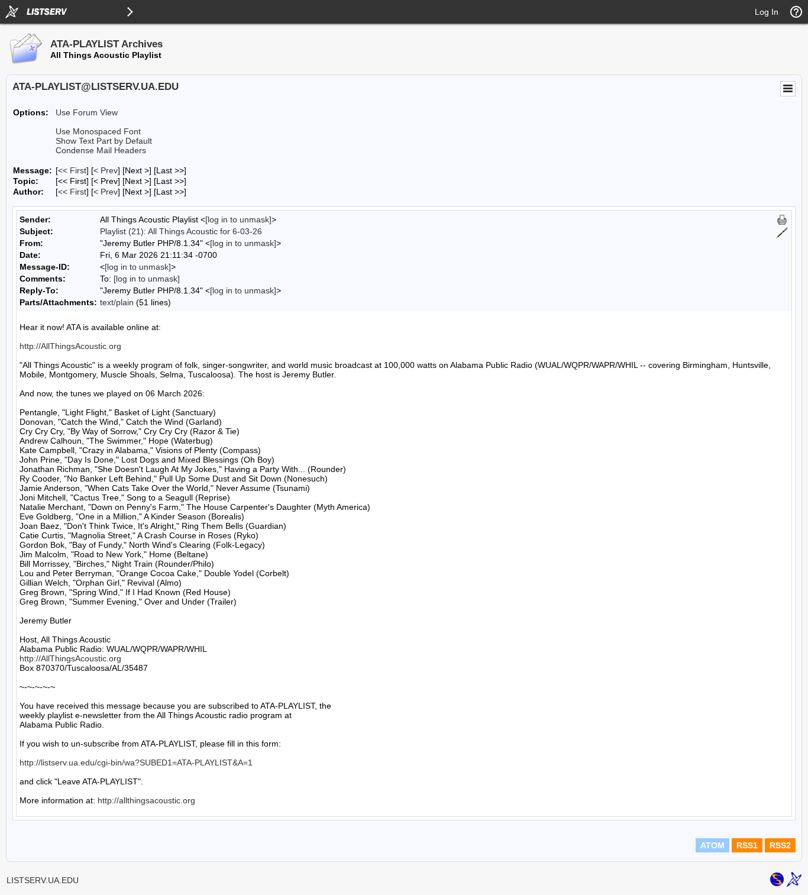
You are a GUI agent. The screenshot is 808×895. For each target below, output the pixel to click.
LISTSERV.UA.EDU (43, 880)
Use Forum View (87, 112)
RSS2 (780, 845)
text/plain (117, 302)
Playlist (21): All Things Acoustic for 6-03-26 (181, 231)
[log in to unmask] (238, 219)
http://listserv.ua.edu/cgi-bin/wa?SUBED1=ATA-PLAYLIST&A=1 (136, 762)
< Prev (105, 170)
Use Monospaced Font (98, 131)
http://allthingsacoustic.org (146, 800)
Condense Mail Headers (101, 150)
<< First (72, 170)
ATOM (712, 845)
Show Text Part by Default (104, 141)
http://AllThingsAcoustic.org (70, 346)
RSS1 (747, 845)
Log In (766, 12)
